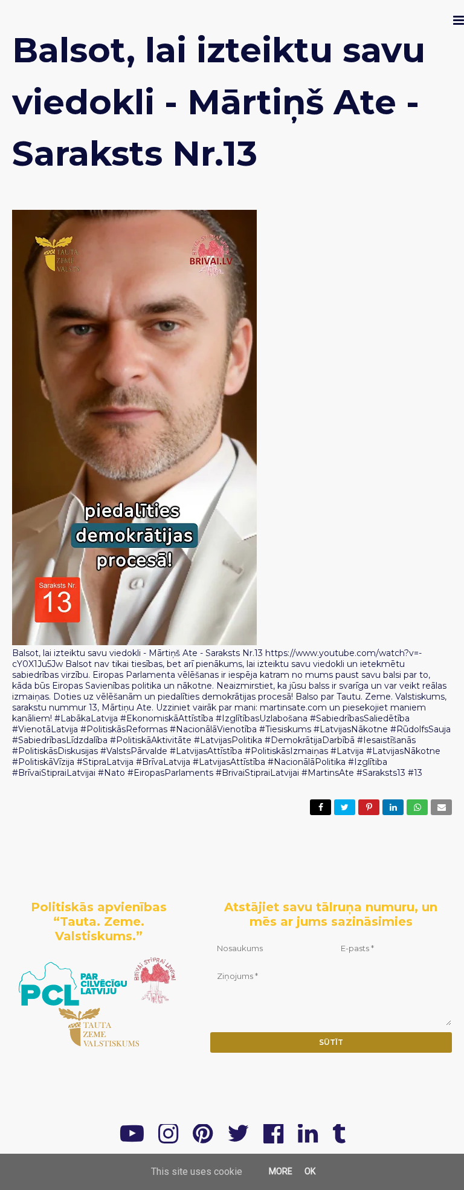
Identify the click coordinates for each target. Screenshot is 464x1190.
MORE (280, 1171)
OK (309, 1171)
